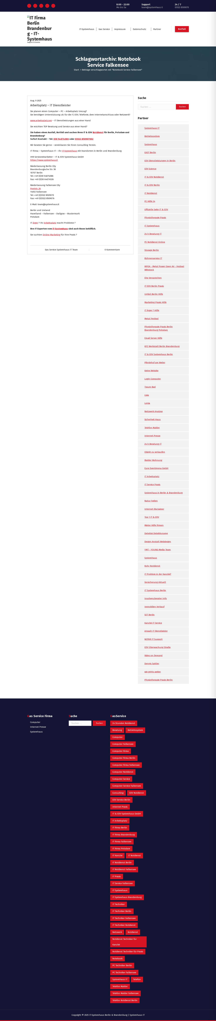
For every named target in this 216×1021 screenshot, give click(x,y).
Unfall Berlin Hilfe (153, 294)
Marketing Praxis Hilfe (155, 302)
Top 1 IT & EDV (151, 517)
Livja (146, 395)
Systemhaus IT (151, 128)
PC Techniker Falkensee (124, 972)
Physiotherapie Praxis (155, 217)
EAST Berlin (150, 152)
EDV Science (150, 168)
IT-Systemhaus (86, 29)
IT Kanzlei (117, 855)
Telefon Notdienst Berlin (124, 1000)
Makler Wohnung (153, 460)
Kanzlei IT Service (153, 623)
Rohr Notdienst (152, 566)
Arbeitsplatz (50, 223)
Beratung (117, 730)
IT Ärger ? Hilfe (151, 310)
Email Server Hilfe (153, 338)
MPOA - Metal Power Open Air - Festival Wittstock (164, 268)
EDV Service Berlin (121, 799)
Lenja (147, 403)
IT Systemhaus (151, 225)
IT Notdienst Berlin (122, 862)
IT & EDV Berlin (152, 185)
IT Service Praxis (152, 484)
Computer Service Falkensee (126, 786)
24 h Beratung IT (152, 234)
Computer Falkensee (122, 744)
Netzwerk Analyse (153, 411)
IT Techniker (118, 904)
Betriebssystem (152, 136)
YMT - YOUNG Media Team (157, 549)
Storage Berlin (151, 250)
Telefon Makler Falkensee (125, 993)
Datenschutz (139, 29)
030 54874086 (61, 139)
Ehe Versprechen (153, 278)
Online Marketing (51, 234)
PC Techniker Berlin (122, 965)
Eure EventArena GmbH (156, 468)
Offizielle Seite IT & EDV (156, 209)
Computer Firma (120, 751)
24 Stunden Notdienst (123, 723)
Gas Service (104, 29)
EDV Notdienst (136, 793)
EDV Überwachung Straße (157, 647)
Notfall (182, 29)
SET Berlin (149, 614)
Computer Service (121, 779)
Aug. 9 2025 (35, 100)
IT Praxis (116, 876)
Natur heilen (151, 501)
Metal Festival (151, 318)
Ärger (35, 223)
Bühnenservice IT (153, 258)
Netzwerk (117, 932)
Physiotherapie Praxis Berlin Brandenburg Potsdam (158, 328)
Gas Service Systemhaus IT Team (61, 249)
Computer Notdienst (122, 772)
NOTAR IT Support (153, 639)
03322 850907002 (84, 139)
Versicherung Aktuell (155, 582)
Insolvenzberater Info (155, 598)
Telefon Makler (152, 427)
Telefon (137, 979)
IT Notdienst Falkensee (124, 869)
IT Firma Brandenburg (123, 834)
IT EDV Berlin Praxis (154, 286)
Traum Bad (150, 387)
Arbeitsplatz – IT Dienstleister (50, 105)
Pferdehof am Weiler (154, 362)
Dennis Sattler (151, 663)
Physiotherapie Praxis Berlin (158, 680)
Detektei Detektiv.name (156, 533)
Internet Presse (152, 435)
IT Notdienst (150, 193)
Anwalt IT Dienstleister (156, 631)
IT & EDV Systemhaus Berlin (158, 354)
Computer (35, 722)
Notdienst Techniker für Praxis (127, 951)
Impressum (120, 29)
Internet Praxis (120, 806)
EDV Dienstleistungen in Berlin (159, 160)
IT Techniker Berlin (121, 911)
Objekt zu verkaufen (154, 452)
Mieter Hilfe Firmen (154, 525)
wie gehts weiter (152, 671)
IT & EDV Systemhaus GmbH (126, 813)
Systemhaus (150, 144)
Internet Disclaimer (154, 509)
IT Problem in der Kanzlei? (157, 574)
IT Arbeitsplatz (151, 476)
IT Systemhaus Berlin (155, 590)
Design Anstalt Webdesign (157, 541)
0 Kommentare (112, 249)
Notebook (117, 958)
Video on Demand (153, 655)
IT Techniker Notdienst (123, 925)
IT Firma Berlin (119, 827)
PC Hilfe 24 (149, 201)
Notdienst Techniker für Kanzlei (124, 942)
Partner (157, 29)
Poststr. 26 (35, 188)
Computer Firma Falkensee (126, 765)
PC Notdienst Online (154, 242)
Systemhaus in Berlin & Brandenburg (163, 492)
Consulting (118, 793)
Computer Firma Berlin (123, 758)
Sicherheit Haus (152, 419)
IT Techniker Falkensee (124, 918)
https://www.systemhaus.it (44, 160)
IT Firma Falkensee (121, 841)
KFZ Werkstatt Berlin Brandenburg (162, 346)
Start (76, 69)
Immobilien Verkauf (154, 606)
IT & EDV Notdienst (154, 177)
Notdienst (98, 132)
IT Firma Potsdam (121, 848)
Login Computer (152, 379)
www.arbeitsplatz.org (41, 120)
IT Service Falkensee (122, 883)
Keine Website (151, 370)
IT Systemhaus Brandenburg (127, 897)
